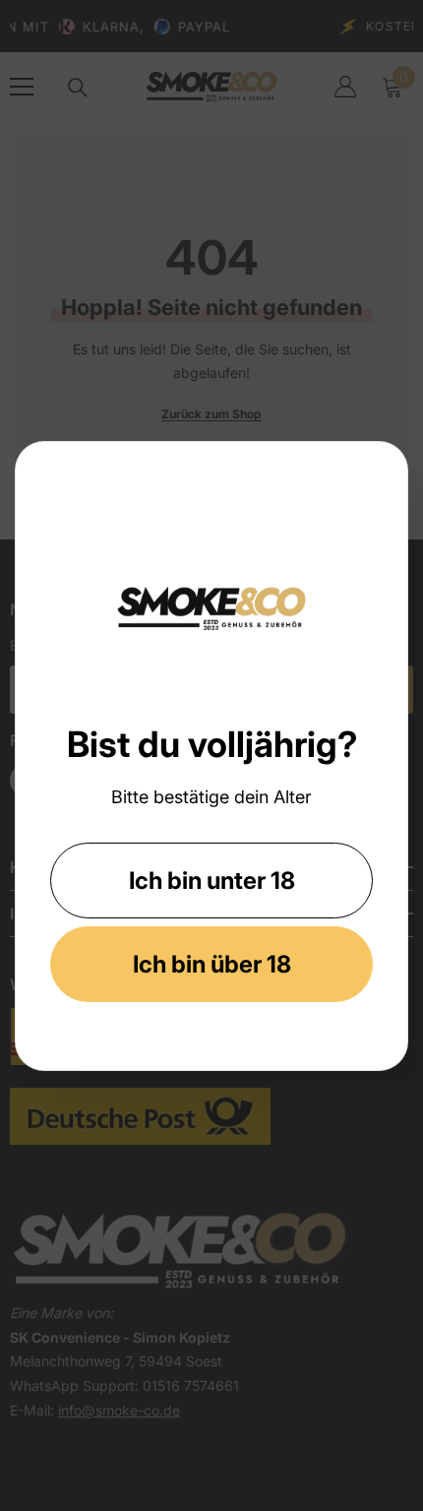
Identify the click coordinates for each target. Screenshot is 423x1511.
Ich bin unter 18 (212, 880)
